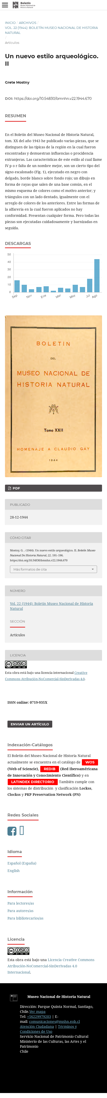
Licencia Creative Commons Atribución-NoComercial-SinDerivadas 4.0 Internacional (50, 966)
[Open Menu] (5, 5)
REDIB (49, 769)
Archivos (27, 23)
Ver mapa (37, 1011)
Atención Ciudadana (37, 1026)
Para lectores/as (20, 903)
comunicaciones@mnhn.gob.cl (54, 1021)
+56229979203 (39, 1016)
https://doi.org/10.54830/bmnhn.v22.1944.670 (53, 98)
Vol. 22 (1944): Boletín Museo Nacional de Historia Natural (51, 30)
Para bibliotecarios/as (25, 918)
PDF (16, 488)
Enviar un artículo (30, 724)
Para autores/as (20, 910)
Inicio (10, 23)
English (13, 870)
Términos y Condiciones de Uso (48, 1029)
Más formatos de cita (30, 569)
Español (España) (21, 863)
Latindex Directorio (32, 782)
